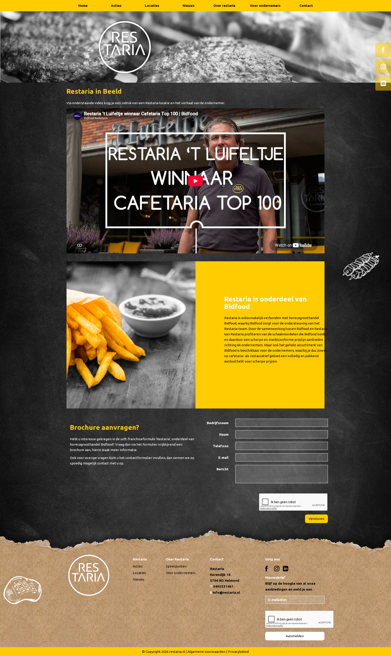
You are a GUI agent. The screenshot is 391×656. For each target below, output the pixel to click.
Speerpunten (176, 566)
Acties (116, 5)
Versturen (316, 519)
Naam (224, 434)
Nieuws (189, 5)
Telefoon (221, 446)
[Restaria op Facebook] (383, 50)
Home (83, 5)
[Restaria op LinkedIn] (383, 83)
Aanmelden (295, 636)
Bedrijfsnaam (218, 423)
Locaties (152, 5)
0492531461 (223, 586)
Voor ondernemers (265, 5)
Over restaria (224, 5)
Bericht (223, 469)
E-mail (223, 457)
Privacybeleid (238, 652)
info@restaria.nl (226, 592)
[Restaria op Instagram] (383, 66)
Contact (306, 5)
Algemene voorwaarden (206, 652)
